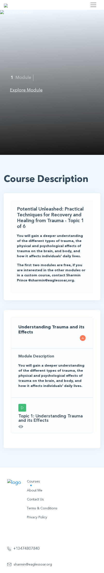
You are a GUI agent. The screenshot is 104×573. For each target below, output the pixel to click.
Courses (33, 481)
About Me (34, 490)
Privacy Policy (37, 517)
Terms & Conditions (42, 508)
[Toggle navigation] (93, 5)
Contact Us (35, 499)
